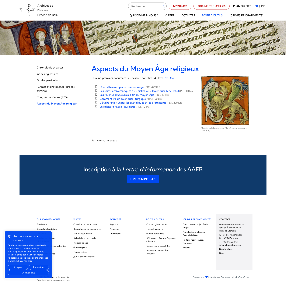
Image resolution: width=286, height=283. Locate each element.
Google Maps (225, 249)
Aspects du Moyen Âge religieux (57, 103)
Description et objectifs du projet (195, 226)
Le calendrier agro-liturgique (125, 106)
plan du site (242, 6)
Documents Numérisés (212, 6)
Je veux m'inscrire (143, 179)
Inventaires (180, 6)
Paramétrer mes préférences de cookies (53, 280)
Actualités (114, 229)
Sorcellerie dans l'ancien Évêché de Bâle (194, 234)
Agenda (114, 224)
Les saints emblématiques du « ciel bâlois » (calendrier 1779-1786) (146, 91)
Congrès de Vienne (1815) (52, 97)
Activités (188, 15)
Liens (221, 253)
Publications (115, 233)
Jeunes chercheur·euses (84, 256)
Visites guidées (80, 242)
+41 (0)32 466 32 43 (228, 242)
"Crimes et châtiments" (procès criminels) (160, 240)
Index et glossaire (47, 74)
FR (256, 6)
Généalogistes (80, 247)
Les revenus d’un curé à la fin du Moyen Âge (135, 94)
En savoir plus (28, 272)
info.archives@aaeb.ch (230, 245)
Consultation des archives (85, 224)
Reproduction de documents (87, 229)
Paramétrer (38, 267)
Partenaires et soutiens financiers (193, 241)
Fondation (42, 224)
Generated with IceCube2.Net (235, 277)
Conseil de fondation (47, 229)
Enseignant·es (80, 252)
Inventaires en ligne (82, 233)
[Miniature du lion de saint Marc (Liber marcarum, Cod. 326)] (225, 100)
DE (263, 6)
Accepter (18, 267)
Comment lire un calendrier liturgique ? (131, 98)
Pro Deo (168, 78)
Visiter (170, 15)
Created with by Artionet (206, 277)
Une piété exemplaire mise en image (130, 87)
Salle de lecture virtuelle (84, 238)
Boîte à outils (212, 15)
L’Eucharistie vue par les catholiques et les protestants (141, 102)
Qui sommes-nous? (144, 15)
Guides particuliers (48, 80)
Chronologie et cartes (50, 67)
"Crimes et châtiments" (246, 15)
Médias (186, 247)
